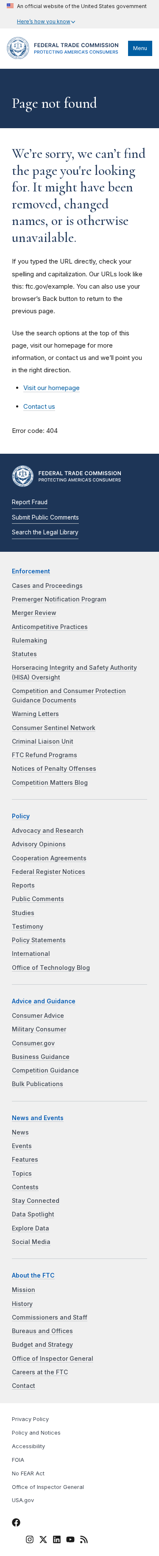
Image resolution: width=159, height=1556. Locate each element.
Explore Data (30, 1228)
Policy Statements (39, 940)
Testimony (27, 926)
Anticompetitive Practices (50, 627)
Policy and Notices (36, 1433)
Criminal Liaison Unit (42, 741)
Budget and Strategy (42, 1344)
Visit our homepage (51, 388)
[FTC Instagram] (29, 1541)
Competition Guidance (45, 1070)
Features (25, 1159)
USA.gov (23, 1500)
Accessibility (28, 1446)
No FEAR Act (28, 1473)
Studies (23, 913)
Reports (23, 885)
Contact (23, 1385)
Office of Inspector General (52, 1358)
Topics (22, 1173)
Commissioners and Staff (49, 1317)
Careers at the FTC (40, 1372)
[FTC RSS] (84, 1541)
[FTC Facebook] (16, 1524)
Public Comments (38, 899)
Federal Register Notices (48, 871)
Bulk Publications (37, 1084)
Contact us (39, 406)
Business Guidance (41, 1056)
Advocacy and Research (48, 830)
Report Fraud (29, 502)
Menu (140, 48)
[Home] (65, 56)
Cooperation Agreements (49, 858)
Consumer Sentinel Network (53, 728)
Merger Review (34, 612)
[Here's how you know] (77, 14)
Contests (25, 1187)
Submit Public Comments (45, 517)
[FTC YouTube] (70, 1541)
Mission (23, 1289)
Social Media (31, 1242)
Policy (21, 816)
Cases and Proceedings (47, 585)
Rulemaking (29, 640)
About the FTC (33, 1275)
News (20, 1132)
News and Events (38, 1118)
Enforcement (31, 571)
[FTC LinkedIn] (57, 1541)
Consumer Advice (38, 1015)
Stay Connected (35, 1200)
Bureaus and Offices (42, 1331)
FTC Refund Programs (44, 755)
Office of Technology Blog (51, 967)
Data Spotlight (33, 1214)
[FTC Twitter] (43, 1539)
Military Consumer (39, 1029)
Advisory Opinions (39, 844)
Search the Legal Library (45, 532)
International (31, 953)
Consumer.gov (33, 1043)
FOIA (18, 1460)
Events (22, 1146)
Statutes (24, 654)
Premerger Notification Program (59, 599)
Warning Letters (35, 714)
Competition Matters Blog (50, 782)
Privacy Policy (30, 1419)
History (22, 1303)
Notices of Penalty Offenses (54, 768)
